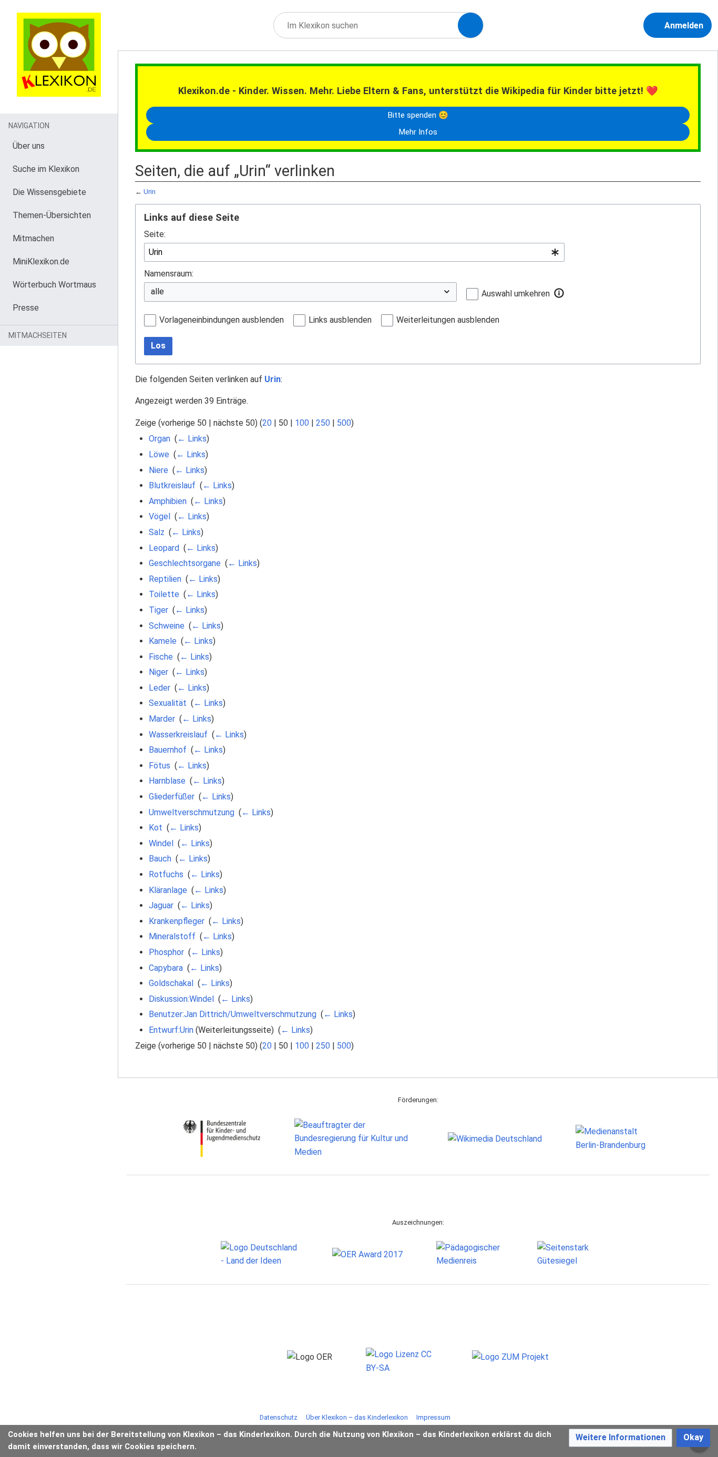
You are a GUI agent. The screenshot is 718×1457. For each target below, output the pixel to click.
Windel (161, 843)
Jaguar (161, 905)
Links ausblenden (340, 320)
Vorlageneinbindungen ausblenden (221, 320)
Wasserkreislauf (178, 735)
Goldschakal (171, 983)
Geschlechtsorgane (185, 563)
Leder (159, 688)
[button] (559, 293)
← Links (192, 439)
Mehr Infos (417, 132)
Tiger (158, 610)
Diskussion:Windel (181, 999)
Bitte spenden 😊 (417, 115)
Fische (161, 657)
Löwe (159, 454)
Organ (159, 439)
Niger (158, 672)
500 (344, 423)
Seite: (155, 234)
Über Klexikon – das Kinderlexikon (357, 1417)
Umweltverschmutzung (191, 812)
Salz (157, 532)
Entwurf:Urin (171, 1030)
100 (302, 423)
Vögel (159, 516)
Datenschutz (279, 1417)
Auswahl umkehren (515, 294)
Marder (162, 719)
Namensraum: (168, 274)
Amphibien (168, 501)
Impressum (433, 1417)
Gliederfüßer (171, 797)
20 (267, 423)
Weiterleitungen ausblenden (447, 320)
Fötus (159, 766)
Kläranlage (168, 890)
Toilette (164, 594)
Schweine (166, 626)
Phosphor (166, 952)
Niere (158, 470)
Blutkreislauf (172, 485)
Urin (149, 192)
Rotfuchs (166, 874)
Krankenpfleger (176, 921)
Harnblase (167, 781)
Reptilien (165, 579)
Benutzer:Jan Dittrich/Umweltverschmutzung (232, 1014)
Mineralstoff (172, 936)
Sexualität (168, 703)
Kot (155, 828)
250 (323, 423)
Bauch (160, 859)
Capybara (166, 968)
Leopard (164, 548)
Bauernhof (168, 750)
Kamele (163, 641)
